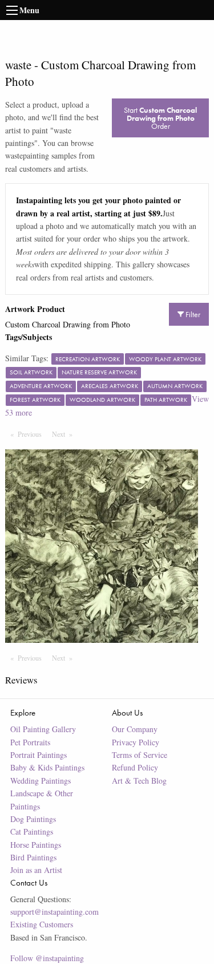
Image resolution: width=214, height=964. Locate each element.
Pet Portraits (30, 742)
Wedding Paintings (40, 780)
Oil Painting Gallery (43, 729)
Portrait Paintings (38, 754)
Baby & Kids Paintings (47, 767)
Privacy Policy (135, 742)
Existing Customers (41, 924)
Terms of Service (139, 754)
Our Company (135, 729)
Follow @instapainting (47, 958)
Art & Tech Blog (139, 780)
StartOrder (160, 118)
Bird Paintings (33, 857)
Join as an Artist (36, 869)
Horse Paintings (35, 844)
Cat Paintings (31, 831)
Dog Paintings (33, 818)
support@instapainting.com (54, 911)
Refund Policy (135, 767)
